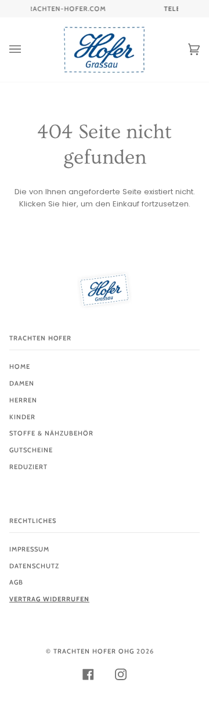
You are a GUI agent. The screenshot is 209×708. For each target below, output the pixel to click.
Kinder (22, 417)
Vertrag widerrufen (49, 599)
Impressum (29, 549)
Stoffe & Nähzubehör (51, 433)
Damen (21, 383)
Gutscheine (31, 450)
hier (69, 203)
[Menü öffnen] (26, 49)
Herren (23, 400)
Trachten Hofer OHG (93, 651)
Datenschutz (34, 566)
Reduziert (28, 467)
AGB (16, 582)
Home (19, 366)
